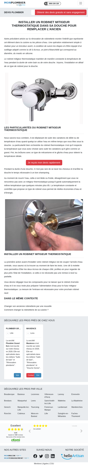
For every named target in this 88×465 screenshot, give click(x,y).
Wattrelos (61, 401)
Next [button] (81, 431)
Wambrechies (76, 407)
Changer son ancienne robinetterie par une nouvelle (28, 306)
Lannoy (61, 394)
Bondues (7, 401)
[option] (55, 432)
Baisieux (21, 394)
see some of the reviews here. (15, 437)
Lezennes (35, 394)
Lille (46, 413)
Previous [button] (29, 431)
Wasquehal (22, 401)
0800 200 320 (54, 3)
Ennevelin (75, 394)
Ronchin (7, 413)
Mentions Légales (41, 464)
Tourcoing (35, 407)
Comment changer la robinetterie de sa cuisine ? (26, 310)
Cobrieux (21, 413)
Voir (17, 375)
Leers (33, 401)
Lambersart (62, 407)
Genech (7, 407)
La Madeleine (76, 401)
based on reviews (15, 434)
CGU (52, 464)
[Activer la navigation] (80, 3)
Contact (31, 375)
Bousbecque (9, 394)
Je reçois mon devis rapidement (44, 162)
